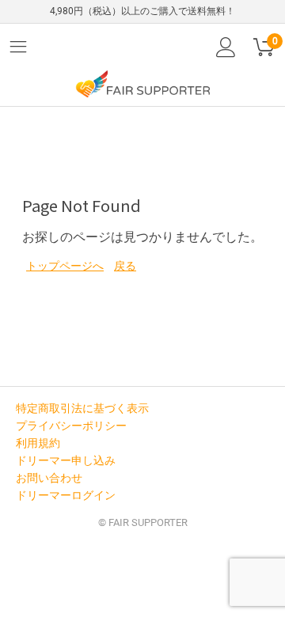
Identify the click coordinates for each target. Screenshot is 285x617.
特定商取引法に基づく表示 (82, 408)
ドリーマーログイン (66, 495)
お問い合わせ (49, 477)
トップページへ (65, 265)
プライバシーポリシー (71, 425)
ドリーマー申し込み (66, 460)
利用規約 (38, 443)
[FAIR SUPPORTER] (142, 83)
